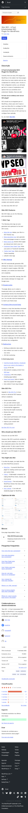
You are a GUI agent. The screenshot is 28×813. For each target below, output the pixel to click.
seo (18, 674)
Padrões (17, 755)
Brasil (6, 789)
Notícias (4, 750)
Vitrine (16, 747)
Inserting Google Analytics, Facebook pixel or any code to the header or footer (15, 365)
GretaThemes (8, 481)
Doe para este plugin (7, 737)
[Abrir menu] (25, 2)
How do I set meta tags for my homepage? (8, 573)
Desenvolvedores (7, 766)
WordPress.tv (6, 768)
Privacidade (5, 755)
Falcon (6, 474)
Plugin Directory (6, 7)
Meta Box (7, 467)
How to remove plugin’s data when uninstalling (8, 590)
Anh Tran (6, 34)
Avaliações (6, 48)
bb (5, 641)
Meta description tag (10, 237)
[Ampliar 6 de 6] (24, 515)
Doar (17, 766)
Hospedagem (5, 752)
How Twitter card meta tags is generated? (8, 568)
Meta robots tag (8, 241)
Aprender (4, 760)
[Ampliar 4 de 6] (24, 500)
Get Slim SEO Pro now (8, 427)
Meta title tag (8, 232)
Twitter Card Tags (9, 251)
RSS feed (6, 372)
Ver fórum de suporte (8, 723)
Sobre (3, 747)
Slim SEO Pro (12, 392)
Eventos (17, 763)
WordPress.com (7, 774)
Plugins (17, 752)
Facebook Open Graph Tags (12, 246)
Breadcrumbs (7, 285)
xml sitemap (23, 674)
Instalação (6, 52)
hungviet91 (8, 630)
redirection (23, 671)
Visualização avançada (8, 679)
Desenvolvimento (8, 56)
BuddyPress (6, 782)
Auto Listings (7, 488)
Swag (17, 768)
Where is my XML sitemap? (9, 585)
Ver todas (23, 705)
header (17, 671)
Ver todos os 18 (22, 667)
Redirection (7, 344)
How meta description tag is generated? (8, 556)
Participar (17, 760)
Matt (4, 776)
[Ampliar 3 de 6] (11, 520)
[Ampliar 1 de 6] (11, 500)
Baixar (4, 38)
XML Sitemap (7, 259)
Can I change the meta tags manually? (7, 579)
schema (14, 674)
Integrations (7, 374)
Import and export (9, 379)
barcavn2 (7, 636)
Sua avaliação (5, 705)
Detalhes (5, 44)
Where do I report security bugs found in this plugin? (9, 596)
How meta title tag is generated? (11, 551)
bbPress (5, 779)
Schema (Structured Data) (12, 304)
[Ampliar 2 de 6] (11, 510)
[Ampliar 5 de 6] (24, 509)
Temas (17, 750)
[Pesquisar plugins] (18, 12)
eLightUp (7, 625)
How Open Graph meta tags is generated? (8, 562)
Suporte (5, 60)
